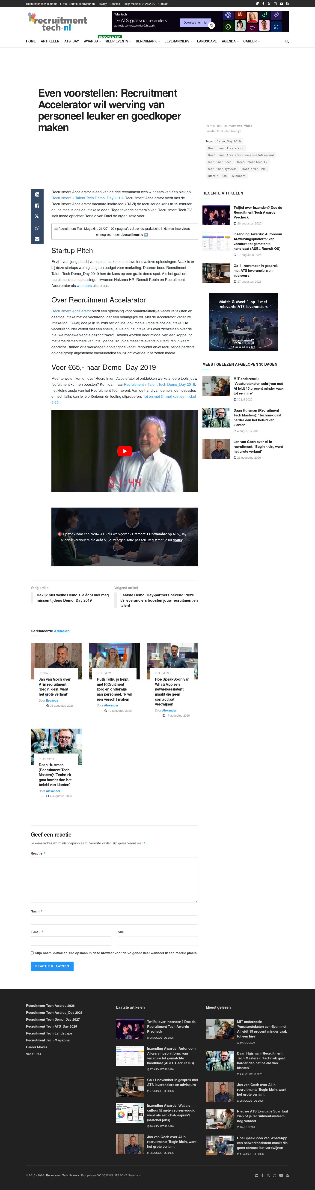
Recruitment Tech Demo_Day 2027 (53, 1019)
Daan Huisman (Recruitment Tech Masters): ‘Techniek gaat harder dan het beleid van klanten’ (55, 774)
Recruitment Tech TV (252, 162)
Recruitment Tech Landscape (49, 1033)
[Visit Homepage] (57, 21)
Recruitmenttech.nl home (41, 4)
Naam (37, 911)
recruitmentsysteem (222, 169)
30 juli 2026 (244, 399)
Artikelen (50, 41)
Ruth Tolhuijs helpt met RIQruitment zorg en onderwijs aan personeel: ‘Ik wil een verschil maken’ (114, 689)
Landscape (207, 41)
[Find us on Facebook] (263, 3)
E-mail (37, 932)
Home (31, 41)
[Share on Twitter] (37, 216)
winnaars (239, 176)
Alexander (111, 705)
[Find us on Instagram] (275, 3)
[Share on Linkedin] (37, 194)
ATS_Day (71, 41)
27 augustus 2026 (161, 1069)
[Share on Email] (37, 238)
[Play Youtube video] (124, 451)
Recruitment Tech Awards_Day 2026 (54, 1012)
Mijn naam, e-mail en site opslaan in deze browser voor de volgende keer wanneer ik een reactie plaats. (116, 953)
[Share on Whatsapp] (37, 227)
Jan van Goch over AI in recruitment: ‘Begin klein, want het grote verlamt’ (55, 686)
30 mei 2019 (214, 125)
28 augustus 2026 (161, 1037)
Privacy (102, 4)
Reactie (38, 853)
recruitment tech (220, 162)
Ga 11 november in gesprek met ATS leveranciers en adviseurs (256, 270)
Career (250, 41)
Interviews (235, 125)
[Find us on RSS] (287, 3)
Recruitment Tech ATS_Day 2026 (51, 1026)
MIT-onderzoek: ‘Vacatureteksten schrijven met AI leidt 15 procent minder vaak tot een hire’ (258, 386)
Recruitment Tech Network (62, 1175)
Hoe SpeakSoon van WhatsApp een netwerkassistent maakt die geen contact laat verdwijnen (172, 691)
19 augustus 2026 (119, 710)
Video (248, 125)
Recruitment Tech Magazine (48, 1040)
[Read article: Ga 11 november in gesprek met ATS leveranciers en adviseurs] (216, 273)
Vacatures (34, 1054)
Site (121, 932)
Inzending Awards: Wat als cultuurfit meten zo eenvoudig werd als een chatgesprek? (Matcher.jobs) (171, 1112)
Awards (92, 40)
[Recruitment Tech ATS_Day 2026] (243, 321)
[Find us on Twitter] (269, 3)
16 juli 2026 (247, 1127)
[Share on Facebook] (37, 205)
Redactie (52, 700)
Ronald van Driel (254, 169)
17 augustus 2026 (177, 715)
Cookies (115, 4)
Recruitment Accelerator (71, 311)
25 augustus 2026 (61, 705)
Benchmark (146, 41)
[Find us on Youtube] (281, 3)
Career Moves (37, 1047)
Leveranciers (176, 41)
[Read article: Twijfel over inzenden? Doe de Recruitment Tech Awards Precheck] (216, 215)
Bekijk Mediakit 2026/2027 (139, 4)
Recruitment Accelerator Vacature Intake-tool (241, 155)
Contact (163, 4)
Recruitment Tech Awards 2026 (50, 1005)
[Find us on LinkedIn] (257, 3)
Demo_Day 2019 (229, 141)
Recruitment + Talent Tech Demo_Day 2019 (87, 197)
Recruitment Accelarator (226, 148)
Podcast (45, 673)
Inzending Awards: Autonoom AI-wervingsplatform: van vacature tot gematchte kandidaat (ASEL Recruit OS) (258, 241)
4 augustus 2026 (60, 796)
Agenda (229, 41)
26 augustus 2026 (161, 1126)
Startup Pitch (217, 176)
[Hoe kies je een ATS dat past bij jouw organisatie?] (200, 20)
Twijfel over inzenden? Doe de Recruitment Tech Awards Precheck (258, 212)
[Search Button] (287, 41)
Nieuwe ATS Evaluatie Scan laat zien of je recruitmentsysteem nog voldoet (262, 1116)
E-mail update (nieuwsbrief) (77, 4)
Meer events (116, 41)
